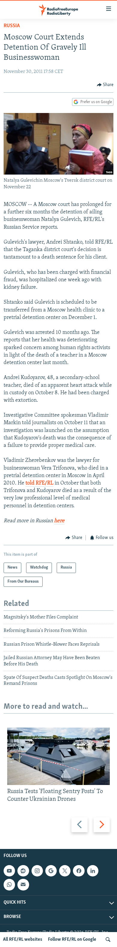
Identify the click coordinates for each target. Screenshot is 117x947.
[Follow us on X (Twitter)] (64, 870)
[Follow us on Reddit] (23, 870)
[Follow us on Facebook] (78, 870)
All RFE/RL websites (22, 939)
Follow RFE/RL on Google (72, 939)
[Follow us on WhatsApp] (9, 884)
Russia (12, 26)
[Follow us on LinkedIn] (92, 870)
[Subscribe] (23, 884)
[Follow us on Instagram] (37, 870)
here (59, 521)
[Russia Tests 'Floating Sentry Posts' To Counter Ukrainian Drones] (58, 756)
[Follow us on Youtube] (9, 870)
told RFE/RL (39, 483)
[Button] (105, 85)
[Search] (108, 939)
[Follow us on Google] (51, 870)
